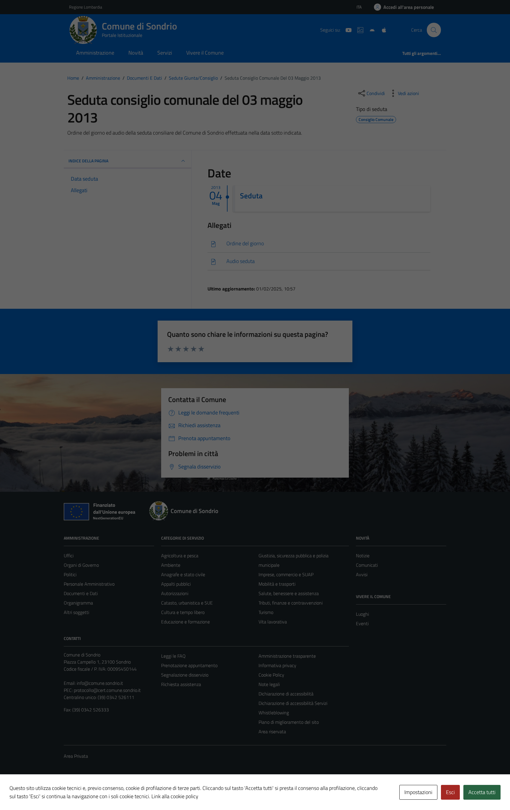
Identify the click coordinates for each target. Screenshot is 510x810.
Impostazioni (418, 792)
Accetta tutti (482, 792)
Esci (450, 792)
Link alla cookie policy (174, 796)
